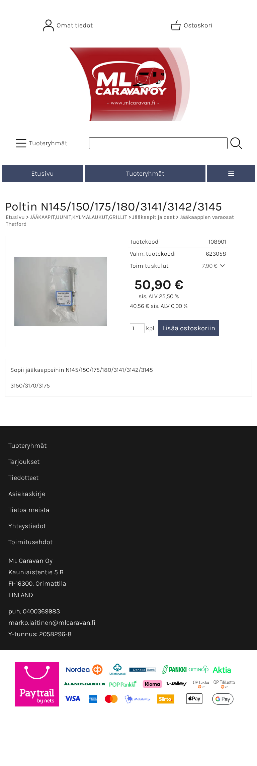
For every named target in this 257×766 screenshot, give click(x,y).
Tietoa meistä (29, 510)
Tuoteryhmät (145, 173)
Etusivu (42, 173)
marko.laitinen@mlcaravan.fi (51, 622)
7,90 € (210, 265)
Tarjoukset (23, 461)
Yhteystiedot (27, 526)
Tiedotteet (23, 478)
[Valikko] (231, 173)
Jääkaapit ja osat (153, 217)
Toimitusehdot (30, 542)
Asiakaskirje (26, 494)
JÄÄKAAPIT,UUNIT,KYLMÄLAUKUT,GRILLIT (78, 217)
